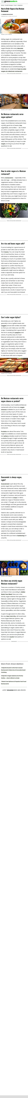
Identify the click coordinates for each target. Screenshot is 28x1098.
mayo (15, 497)
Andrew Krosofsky (7, 14)
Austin (12, 637)
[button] (3, 2)
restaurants (9, 178)
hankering (20, 535)
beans (6, 252)
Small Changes (9, 5)
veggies (4, 326)
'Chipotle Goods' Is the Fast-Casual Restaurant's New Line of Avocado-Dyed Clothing (13, 670)
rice (20, 125)
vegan (3, 144)
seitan (6, 436)
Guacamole (5, 484)
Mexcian (20, 48)
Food (15, 5)
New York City (11, 616)
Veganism (20, 5)
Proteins (4, 431)
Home (2, 5)
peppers (18, 332)
